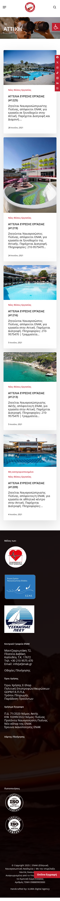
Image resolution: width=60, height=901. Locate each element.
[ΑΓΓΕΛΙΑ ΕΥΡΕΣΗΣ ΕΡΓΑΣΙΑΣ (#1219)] (30, 199)
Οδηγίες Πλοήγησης (17, 670)
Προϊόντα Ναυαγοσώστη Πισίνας (26, 720)
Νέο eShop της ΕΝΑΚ (18, 723)
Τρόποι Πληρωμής (16, 695)
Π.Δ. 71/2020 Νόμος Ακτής (21, 713)
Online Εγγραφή (47, 874)
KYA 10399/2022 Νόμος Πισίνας (24, 717)
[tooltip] (57, 57)
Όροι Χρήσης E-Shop (17, 685)
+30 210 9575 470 (22, 660)
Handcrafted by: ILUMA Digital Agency (30, 888)
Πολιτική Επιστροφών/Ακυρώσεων (27, 688)
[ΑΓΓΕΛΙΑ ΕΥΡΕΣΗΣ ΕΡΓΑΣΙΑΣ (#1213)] (30, 391)
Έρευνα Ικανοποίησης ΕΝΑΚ (22, 727)
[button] (4, 7)
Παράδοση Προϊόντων (18, 698)
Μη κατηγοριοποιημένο (21, 471)
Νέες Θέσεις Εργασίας (19, 89)
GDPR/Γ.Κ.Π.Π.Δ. (14, 692)
